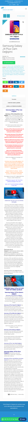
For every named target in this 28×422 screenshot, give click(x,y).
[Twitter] (14, 4)
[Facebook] (12, 4)
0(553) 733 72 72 (9, 1)
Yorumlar (14, 99)
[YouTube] (16, 4)
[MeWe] (16, 86)
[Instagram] (18, 4)
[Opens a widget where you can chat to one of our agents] (22, 419)
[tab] (14, 96)
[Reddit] (10, 86)
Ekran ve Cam (10, 66)
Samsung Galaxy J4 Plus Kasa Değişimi (10, 73)
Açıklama (14, 95)
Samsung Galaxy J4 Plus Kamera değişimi (14, 71)
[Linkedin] (16, 81)
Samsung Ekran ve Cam (19, 66)
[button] (23, 22)
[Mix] (21, 86)
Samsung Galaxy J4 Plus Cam (12, 67)
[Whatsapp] (5, 81)
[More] (5, 90)
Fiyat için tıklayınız (9, 62)
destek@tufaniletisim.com (14, 2)
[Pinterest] (5, 86)
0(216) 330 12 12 (19, 1)
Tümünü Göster (21, 16)
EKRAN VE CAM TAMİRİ (8, 9)
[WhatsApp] (10, 4)
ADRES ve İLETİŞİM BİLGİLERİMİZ (14, 106)
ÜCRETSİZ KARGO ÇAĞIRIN (14, 102)
